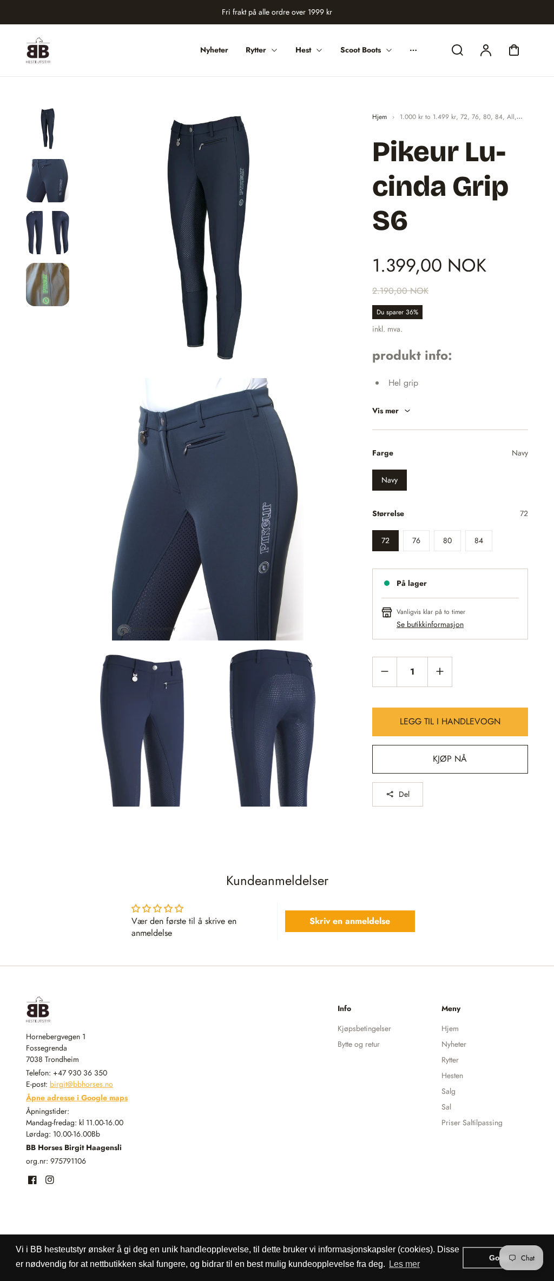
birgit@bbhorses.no (81, 1084)
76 (475, 117)
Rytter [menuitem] (256, 49)
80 (487, 117)
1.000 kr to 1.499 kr (428, 117)
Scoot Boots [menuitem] (360, 49)
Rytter (450, 1059)
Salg (448, 1091)
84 (499, 117)
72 (463, 117)
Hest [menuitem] (303, 49)
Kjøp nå (450, 758)
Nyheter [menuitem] (214, 49)
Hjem (379, 117)
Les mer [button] (404, 1264)
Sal (446, 1106)
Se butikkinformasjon (430, 624)
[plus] (439, 671)
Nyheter (453, 1044)
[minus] (385, 671)
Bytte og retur (359, 1044)
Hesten (452, 1075)
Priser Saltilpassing (472, 1122)
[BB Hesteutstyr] (93, 1009)
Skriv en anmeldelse (349, 921)
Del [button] (404, 794)
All (511, 117)
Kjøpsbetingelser (364, 1028)
